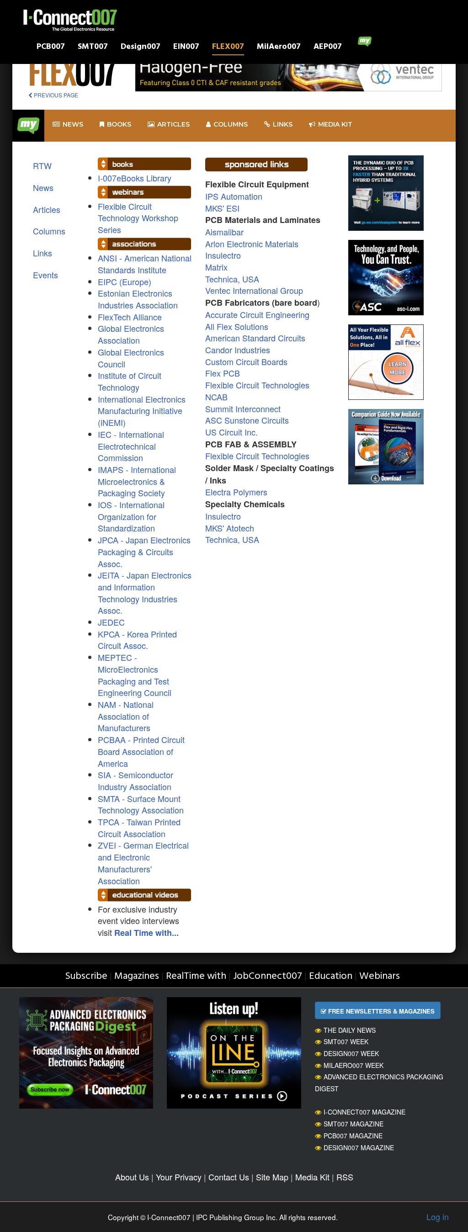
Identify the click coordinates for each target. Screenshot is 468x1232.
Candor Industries (237, 350)
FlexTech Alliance (130, 317)
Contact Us (228, 1177)
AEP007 (328, 47)
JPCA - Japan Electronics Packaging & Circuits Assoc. (144, 551)
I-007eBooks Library (134, 178)
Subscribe (86, 976)
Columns (230, 124)
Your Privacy (179, 1177)
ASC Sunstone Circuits (247, 420)
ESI (231, 208)
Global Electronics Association (131, 334)
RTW (42, 165)
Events (45, 275)
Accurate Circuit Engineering (257, 314)
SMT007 (93, 47)
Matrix (216, 267)
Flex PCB (222, 373)
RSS (344, 1177)
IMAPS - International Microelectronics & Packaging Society (137, 481)
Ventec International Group (254, 290)
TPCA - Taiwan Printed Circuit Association (139, 827)
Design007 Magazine (359, 1147)
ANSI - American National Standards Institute (144, 264)
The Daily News (350, 1030)
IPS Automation (233, 196)
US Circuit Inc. (231, 432)
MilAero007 (279, 47)
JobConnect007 (267, 976)
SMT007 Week (346, 1041)
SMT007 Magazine (353, 1123)
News (73, 124)
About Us (132, 1177)
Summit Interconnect (243, 408)
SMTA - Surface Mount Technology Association (141, 804)
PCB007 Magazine (353, 1135)
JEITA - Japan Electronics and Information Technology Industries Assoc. (144, 592)
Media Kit (312, 1177)
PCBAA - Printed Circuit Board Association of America (141, 751)
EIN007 (186, 47)
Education (330, 976)
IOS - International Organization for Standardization (131, 516)
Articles (173, 124)
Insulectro (223, 255)
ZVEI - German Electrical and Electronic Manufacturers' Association (143, 862)
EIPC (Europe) (124, 281)
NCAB (216, 397)
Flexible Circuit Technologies (257, 385)
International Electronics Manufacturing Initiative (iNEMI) (142, 410)
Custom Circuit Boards (246, 361)
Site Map (272, 1177)
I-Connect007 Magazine (364, 1111)
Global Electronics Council (131, 358)
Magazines (136, 976)
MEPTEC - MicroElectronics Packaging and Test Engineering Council (134, 674)
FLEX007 (228, 47)
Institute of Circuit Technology (129, 381)
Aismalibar (224, 232)
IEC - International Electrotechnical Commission (131, 445)
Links (282, 124)
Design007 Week (351, 1053)
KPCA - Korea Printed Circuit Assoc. (137, 640)
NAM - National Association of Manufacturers (126, 715)
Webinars (379, 976)
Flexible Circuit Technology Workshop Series (138, 217)
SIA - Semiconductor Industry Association (135, 780)
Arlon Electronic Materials (251, 244)
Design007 (140, 47)
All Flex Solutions (236, 326)
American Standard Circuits (255, 338)
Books (119, 124)
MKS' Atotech (229, 528)
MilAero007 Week (353, 1065)
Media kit (335, 124)
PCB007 (51, 47)
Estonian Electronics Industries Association (138, 299)
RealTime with (196, 976)
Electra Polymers (236, 492)
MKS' (214, 208)
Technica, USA (232, 279)
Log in (437, 1216)
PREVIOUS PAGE (55, 95)
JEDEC (111, 622)
